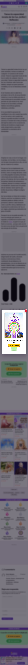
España (14, 350)
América (14, 348)
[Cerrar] (26, 310)
